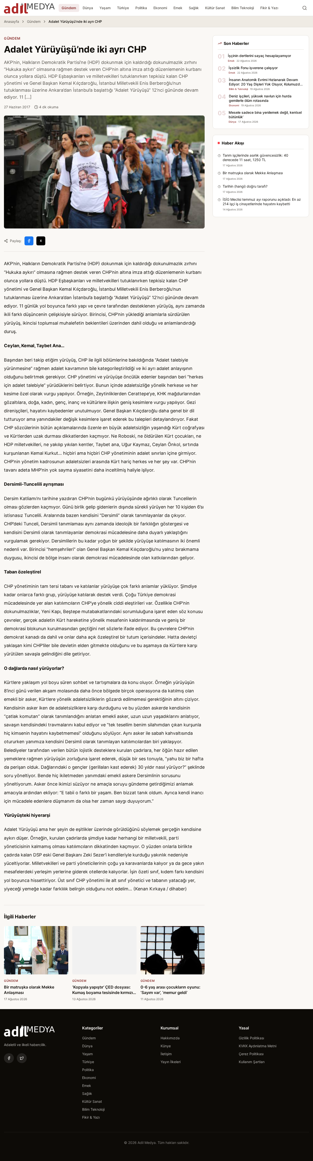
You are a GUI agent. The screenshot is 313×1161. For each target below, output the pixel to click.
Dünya (88, 8)
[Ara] (304, 7)
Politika (141, 8)
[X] (22, 1058)
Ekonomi (160, 8)
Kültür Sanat (215, 8)
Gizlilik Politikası (251, 1038)
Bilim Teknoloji (242, 8)
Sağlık (194, 8)
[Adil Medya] (29, 8)
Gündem (69, 8)
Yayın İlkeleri (171, 1062)
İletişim (166, 1054)
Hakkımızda (170, 1038)
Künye (166, 1046)
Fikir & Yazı (269, 8)
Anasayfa (11, 21)
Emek (177, 8)
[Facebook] (9, 1058)
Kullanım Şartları (252, 1062)
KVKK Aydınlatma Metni (257, 1046)
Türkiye (123, 8)
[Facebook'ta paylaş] (28, 240)
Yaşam (105, 8)
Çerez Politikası (251, 1054)
